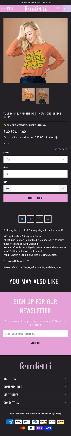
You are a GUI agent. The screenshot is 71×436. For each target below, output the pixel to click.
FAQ (25, 267)
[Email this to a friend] (48, 218)
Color (6, 152)
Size (5, 167)
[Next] (65, 50)
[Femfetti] (35, 8)
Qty (5, 182)
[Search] (59, 8)
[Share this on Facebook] (30, 218)
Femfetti (7, 144)
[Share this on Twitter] (22, 218)
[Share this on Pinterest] (39, 218)
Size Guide (59, 149)
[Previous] (6, 50)
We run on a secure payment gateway (43, 413)
